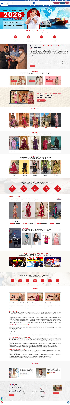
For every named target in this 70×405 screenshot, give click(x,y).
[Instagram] (44, 393)
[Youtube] (40, 393)
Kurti (28, 5)
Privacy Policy (33, 389)
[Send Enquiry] (2, 402)
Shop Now (67, 2)
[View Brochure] (57, 388)
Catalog (12, 223)
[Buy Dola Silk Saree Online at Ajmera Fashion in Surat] (55, 210)
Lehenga (22, 5)
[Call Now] (68, 402)
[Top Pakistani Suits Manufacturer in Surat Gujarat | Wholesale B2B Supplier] (35, 297)
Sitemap (33, 392)
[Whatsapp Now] (2, 400)
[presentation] (59, 230)
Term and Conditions (34, 390)
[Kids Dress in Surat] (26, 239)
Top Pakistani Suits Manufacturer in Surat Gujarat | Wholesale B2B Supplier (34, 303)
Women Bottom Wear (49, 5)
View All (59, 198)
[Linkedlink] (45, 393)
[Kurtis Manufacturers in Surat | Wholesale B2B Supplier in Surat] (15, 210)
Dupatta (31, 5)
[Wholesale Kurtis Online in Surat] (28, 210)
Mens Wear (55, 5)
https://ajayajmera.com (43, 396)
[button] (33, 379)
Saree (18, 5)
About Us (57, 0)
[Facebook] (42, 393)
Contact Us (61, 0)
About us (33, 385)
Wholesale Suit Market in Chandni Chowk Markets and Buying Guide (17, 303)
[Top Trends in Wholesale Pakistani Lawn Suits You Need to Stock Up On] (52, 297)
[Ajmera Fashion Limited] (4, 3)
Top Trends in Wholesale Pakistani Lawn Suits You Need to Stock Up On (52, 303)
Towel (59, 5)
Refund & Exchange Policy (35, 391)
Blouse (35, 5)
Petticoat (39, 5)
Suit (25, 5)
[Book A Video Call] (2, 398)
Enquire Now (17, 223)
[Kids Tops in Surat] (36, 239)
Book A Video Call (41, 100)
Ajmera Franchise (56, 2)
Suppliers (66, 0)
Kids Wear (43, 5)
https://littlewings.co (43, 397)
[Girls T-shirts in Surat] (46, 239)
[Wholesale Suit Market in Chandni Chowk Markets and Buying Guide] (17, 297)
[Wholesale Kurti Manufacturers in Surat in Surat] (41, 210)
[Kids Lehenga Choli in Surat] (56, 239)
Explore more (15, 242)
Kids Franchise (62, 2)
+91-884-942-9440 (51, 0)
